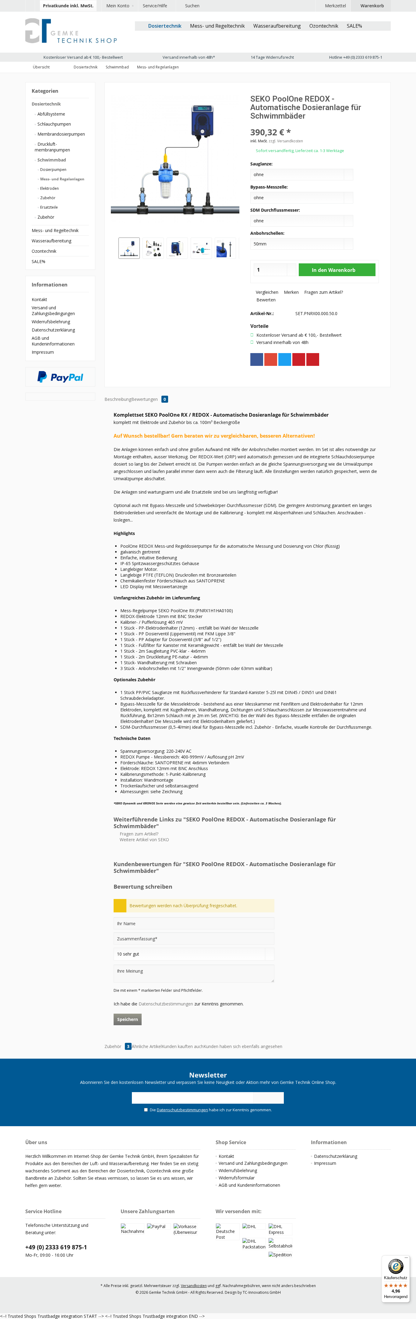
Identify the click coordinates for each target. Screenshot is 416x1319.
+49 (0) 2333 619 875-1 (56, 1247)
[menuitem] (30, 6)
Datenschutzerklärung (53, 330)
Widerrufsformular (237, 1178)
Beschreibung (117, 399)
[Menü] (406, 1259)
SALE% (38, 261)
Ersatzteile (48, 207)
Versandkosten (194, 1285)
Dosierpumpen (52, 169)
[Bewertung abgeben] (314, 124)
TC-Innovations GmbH (262, 1292)
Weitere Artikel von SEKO (143, 839)
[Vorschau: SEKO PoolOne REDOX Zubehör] (153, 248)
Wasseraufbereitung (51, 241)
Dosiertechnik (46, 104)
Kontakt (39, 299)
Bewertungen (148, 399)
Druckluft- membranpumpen (52, 147)
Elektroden (49, 188)
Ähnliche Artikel (147, 1046)
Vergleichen (266, 292)
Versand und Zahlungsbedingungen (53, 310)
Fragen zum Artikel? (323, 292)
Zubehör (47, 197)
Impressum (43, 352)
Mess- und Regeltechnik (55, 230)
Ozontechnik (44, 251)
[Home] (139, 26)
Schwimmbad (51, 160)
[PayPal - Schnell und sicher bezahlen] (60, 377)
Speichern (127, 1019)
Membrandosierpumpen (60, 134)
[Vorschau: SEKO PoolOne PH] (177, 248)
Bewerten (265, 300)
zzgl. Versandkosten (286, 141)
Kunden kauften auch (182, 1046)
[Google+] (270, 359)
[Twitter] (284, 359)
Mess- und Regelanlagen (61, 179)
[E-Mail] (312, 359)
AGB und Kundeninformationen (53, 341)
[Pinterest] (298, 359)
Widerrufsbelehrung (51, 322)
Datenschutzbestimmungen (166, 1004)
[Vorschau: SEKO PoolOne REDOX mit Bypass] (129, 248)
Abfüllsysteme (50, 114)
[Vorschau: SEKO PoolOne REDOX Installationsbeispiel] (201, 248)
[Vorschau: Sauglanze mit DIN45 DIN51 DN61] (225, 248)
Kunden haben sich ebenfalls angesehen (242, 1046)
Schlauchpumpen (53, 124)
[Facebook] (256, 359)
